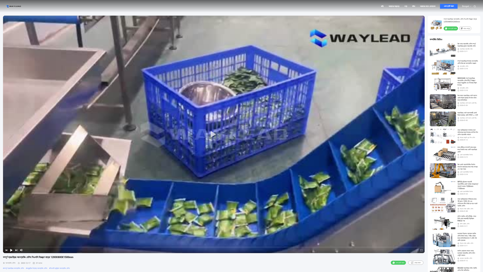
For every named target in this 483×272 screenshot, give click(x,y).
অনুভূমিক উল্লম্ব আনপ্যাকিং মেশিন (37, 268)
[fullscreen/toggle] (421, 250)
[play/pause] (11, 250)
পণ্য (405, 6)
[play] (214, 134)
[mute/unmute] (21, 250)
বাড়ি (382, 6)
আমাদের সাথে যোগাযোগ (427, 6)
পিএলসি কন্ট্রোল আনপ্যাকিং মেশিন (60, 268)
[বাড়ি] (13, 6)
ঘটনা (413, 6)
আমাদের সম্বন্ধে (394, 6)
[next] (16, 250)
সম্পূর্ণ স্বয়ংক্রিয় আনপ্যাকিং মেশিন (14, 268)
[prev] (6, 250)
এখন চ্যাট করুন (449, 6)
